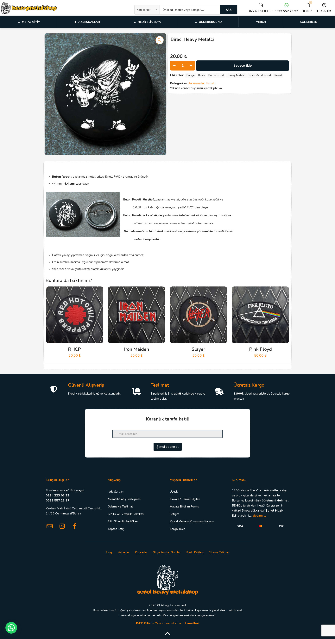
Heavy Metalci (236, 75)
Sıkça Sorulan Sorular (166, 552)
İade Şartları (115, 492)
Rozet (278, 75)
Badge (190, 75)
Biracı (201, 75)
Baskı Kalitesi (195, 552)
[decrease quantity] (174, 66)
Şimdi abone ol (167, 447)
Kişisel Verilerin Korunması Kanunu (192, 521)
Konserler (141, 552)
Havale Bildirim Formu (184, 506)
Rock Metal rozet (260, 75)
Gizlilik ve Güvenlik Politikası (126, 514)
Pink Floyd (260, 349)
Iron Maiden (136, 349)
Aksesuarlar (197, 83)
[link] (167, 579)
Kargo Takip (177, 529)
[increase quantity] (190, 66)
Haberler (123, 552)
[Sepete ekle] (97, 291)
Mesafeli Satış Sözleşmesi (124, 499)
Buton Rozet (216, 75)
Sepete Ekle (243, 65)
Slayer (198, 349)
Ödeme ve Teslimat (120, 506)
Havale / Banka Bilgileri (185, 499)
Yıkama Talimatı (219, 552)
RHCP (74, 349)
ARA (228, 10)
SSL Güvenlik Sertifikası (123, 521)
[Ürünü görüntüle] (97, 300)
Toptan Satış (116, 529)
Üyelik (174, 492)
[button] (159, 40)
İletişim (174, 514)
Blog (108, 552)
